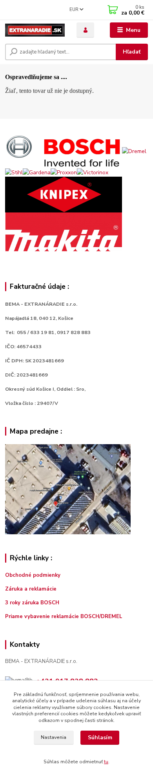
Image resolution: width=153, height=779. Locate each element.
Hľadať (131, 51)
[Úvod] (35, 30)
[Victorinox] (92, 172)
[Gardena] (37, 172)
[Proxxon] (64, 172)
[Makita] (63, 231)
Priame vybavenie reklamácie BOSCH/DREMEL (63, 616)
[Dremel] (134, 151)
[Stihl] (14, 172)
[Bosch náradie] (63, 151)
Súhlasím (100, 737)
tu (106, 762)
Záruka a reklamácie (31, 589)
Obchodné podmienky (32, 575)
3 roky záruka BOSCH (32, 602)
